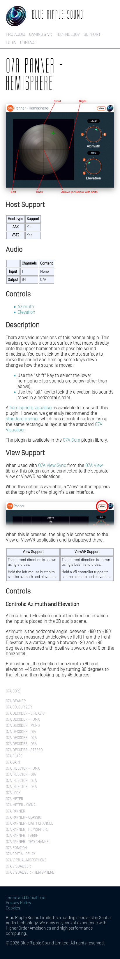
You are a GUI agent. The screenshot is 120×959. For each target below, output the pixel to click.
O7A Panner (15, 811)
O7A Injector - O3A (21, 787)
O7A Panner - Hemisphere (27, 830)
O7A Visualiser (18, 866)
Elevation (26, 312)
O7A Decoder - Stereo (24, 750)
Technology (68, 34)
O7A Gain (13, 762)
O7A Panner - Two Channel (28, 842)
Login (11, 42)
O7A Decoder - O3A (21, 744)
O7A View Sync (52, 465)
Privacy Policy (18, 902)
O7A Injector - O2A (21, 781)
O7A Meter (14, 799)
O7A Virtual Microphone (26, 860)
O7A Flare (14, 756)
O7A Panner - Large (22, 836)
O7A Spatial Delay (20, 854)
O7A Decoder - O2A (21, 738)
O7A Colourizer (19, 707)
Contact (28, 42)
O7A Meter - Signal (21, 805)
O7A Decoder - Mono (23, 726)
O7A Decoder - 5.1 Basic (25, 713)
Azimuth (25, 306)
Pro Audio (15, 34)
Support (92, 34)
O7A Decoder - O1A (21, 732)
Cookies (13, 908)
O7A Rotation (16, 848)
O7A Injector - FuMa (23, 768)
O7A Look (13, 793)
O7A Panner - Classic (23, 817)
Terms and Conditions (25, 897)
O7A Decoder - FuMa (23, 720)
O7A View (94, 465)
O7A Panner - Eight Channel (29, 824)
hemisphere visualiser (31, 407)
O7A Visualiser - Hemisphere (30, 872)
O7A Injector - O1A (21, 775)
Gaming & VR (40, 34)
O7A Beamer (16, 701)
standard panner (22, 419)
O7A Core (71, 440)
